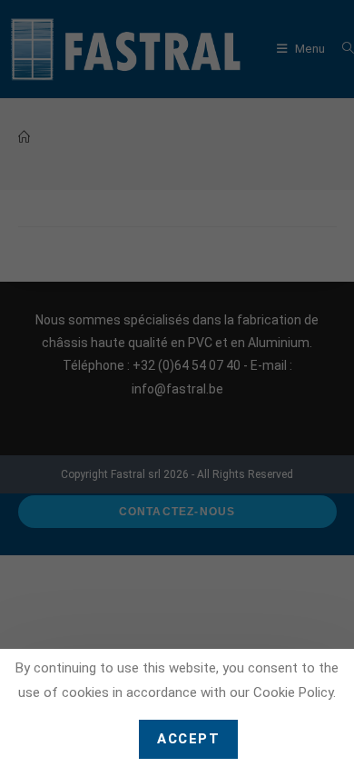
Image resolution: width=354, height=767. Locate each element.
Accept (188, 739)
